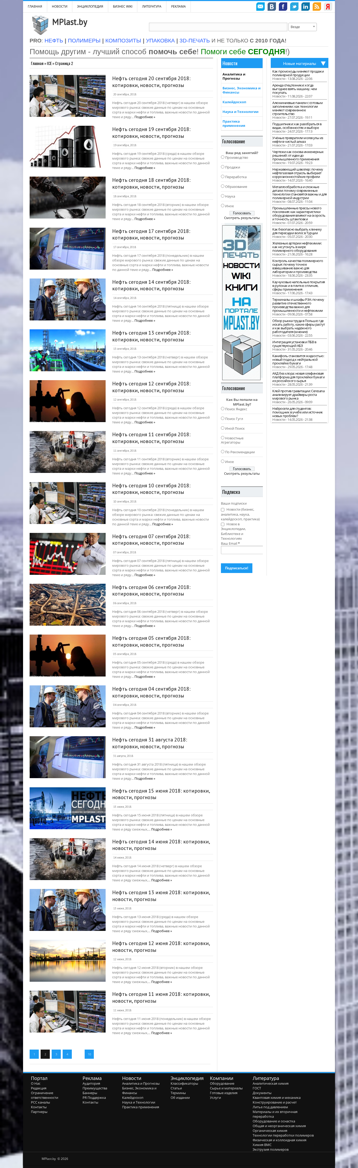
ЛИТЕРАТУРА (151, 6)
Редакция (38, 1088)
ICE (49, 63)
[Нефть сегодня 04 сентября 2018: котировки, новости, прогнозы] (68, 706)
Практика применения (234, 123)
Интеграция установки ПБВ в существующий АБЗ (294, 344)
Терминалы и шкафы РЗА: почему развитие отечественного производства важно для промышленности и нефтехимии (298, 305)
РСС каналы (40, 1102)
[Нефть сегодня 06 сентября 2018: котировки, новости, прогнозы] (68, 605)
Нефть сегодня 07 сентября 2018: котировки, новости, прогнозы (151, 540)
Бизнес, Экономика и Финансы (242, 90)
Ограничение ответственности (44, 1095)
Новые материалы (299, 63)
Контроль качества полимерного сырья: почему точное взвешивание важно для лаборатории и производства (297, 266)
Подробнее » (144, 116)
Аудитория (91, 1083)
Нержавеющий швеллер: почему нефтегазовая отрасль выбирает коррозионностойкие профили (297, 173)
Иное (229, 206)
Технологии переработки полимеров (283, 1135)
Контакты (39, 1107)
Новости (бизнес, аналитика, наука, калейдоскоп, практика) (240, 514)
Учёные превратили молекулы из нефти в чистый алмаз (297, 139)
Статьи (176, 1088)
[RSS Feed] (317, 7)
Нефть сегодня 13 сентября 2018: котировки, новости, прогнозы (151, 336)
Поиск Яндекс (236, 409)
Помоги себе (243, 51)
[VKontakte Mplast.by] (272, 7)
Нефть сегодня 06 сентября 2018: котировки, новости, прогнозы (151, 590)
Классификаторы (184, 1083)
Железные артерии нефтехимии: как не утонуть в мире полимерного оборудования (297, 247)
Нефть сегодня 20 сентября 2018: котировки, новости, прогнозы (151, 82)
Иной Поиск (235, 428)
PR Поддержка (94, 1097)
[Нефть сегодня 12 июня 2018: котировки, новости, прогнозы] (68, 961)
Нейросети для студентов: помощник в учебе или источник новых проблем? (297, 412)
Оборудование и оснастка (274, 1121)
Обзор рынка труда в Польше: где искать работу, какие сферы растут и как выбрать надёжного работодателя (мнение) (298, 326)
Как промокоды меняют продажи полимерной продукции (298, 73)
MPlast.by (69, 21)
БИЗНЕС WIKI (122, 6)
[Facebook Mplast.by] (283, 7)
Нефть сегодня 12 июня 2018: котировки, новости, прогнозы (161, 946)
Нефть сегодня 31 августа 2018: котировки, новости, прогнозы (149, 743)
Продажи (232, 167)
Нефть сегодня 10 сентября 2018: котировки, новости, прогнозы (151, 489)
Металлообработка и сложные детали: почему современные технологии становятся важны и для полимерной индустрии (299, 192)
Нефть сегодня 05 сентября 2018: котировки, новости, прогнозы (151, 641)
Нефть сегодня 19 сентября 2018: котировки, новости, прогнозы (151, 132)
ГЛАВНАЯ (35, 6)
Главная (37, 63)
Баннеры (90, 1092)
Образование (236, 186)
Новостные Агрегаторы (232, 440)
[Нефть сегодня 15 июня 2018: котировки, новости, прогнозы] (68, 808)
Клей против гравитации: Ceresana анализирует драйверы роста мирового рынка (298, 395)
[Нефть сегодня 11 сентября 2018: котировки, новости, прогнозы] (68, 452)
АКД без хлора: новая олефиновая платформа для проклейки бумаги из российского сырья (298, 377)
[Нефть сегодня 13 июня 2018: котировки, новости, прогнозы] (68, 910)
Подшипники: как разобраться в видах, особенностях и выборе (297, 126)
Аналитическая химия (271, 1083)
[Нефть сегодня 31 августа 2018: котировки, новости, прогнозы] (68, 757)
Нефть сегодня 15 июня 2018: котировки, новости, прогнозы (161, 794)
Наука (230, 196)
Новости (59, 6)
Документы (262, 1092)
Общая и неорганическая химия (279, 1125)
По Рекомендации (240, 452)
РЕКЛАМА (178, 6)
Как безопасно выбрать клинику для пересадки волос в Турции (297, 231)
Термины (178, 1092)
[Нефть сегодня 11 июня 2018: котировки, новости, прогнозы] (68, 1012)
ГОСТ (257, 1088)
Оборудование (222, 1083)
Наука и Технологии (240, 111)
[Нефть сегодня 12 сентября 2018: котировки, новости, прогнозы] (68, 401)
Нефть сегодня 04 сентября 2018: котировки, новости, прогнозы (151, 692)
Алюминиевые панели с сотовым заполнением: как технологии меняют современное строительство (297, 108)
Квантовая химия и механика (277, 1097)
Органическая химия (270, 1130)
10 (89, 1054)
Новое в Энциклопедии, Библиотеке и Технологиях (233, 531)
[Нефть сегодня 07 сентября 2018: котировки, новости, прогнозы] (68, 554)
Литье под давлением (270, 1107)
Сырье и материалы (226, 1088)
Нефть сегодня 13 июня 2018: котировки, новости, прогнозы (161, 896)
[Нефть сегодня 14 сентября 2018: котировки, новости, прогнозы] (68, 299)
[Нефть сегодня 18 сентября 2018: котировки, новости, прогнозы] (68, 198)
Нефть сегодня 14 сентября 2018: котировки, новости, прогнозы (151, 285)
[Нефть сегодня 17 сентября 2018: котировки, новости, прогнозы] (68, 249)
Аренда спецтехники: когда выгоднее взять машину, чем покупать (294, 89)
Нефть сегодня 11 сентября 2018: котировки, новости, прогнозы (151, 438)
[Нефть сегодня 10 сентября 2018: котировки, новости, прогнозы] (68, 503)
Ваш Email (230, 543)
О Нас (35, 1083)
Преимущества (95, 1088)
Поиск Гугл (234, 418)
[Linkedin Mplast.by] (305, 7)
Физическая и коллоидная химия (279, 1140)
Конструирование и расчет (275, 1102)
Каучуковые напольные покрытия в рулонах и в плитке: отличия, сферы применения (298, 286)
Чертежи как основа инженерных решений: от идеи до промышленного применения (298, 155)
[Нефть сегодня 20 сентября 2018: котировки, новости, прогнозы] (68, 96)
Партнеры (39, 1111)
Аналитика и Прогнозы (234, 76)
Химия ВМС (262, 1144)
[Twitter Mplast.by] (294, 7)
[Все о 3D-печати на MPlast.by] (242, 301)
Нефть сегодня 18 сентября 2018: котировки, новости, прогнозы (151, 183)
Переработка (236, 176)
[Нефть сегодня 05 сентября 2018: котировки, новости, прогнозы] (68, 655)
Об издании (180, 1097)
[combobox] (302, 27)
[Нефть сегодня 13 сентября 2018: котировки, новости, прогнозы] (68, 350)
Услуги (215, 1097)
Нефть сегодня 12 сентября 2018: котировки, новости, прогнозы (151, 387)
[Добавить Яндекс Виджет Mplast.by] (328, 7)
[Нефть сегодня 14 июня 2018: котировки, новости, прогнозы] (68, 859)
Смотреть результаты (242, 217)
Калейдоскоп (234, 102)
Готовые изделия (223, 1092)
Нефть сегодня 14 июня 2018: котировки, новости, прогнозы (161, 845)
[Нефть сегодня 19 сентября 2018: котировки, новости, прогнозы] (68, 147)
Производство (236, 157)
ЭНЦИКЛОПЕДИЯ (90, 6)
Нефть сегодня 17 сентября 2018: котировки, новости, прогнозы (151, 234)
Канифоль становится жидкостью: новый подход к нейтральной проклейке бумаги (298, 359)
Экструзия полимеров (271, 1149)
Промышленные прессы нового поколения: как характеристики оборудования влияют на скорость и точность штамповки (299, 213)
